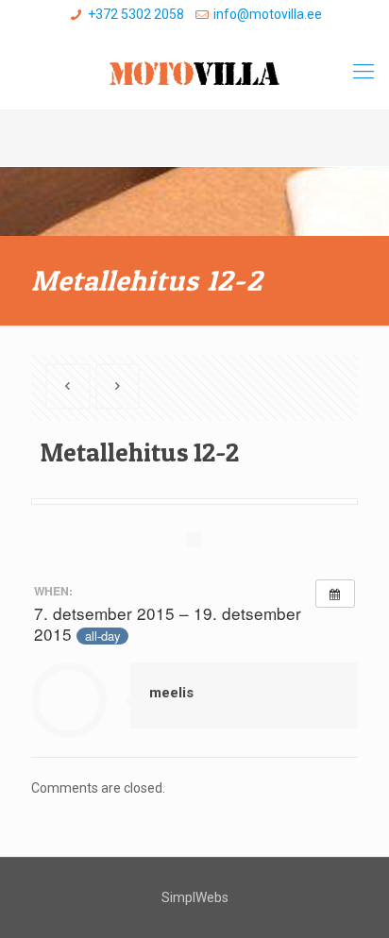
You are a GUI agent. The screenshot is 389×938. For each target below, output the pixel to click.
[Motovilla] (194, 71)
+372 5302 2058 (136, 14)
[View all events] (335, 593)
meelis (171, 692)
